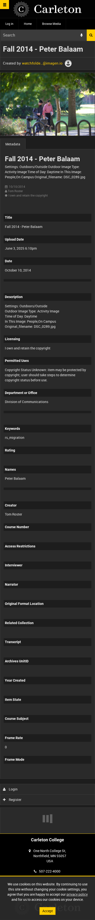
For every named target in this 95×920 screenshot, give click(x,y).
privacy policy (77, 894)
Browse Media (51, 24)
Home (28, 24)
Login (13, 789)
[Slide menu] (4, 4)
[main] (47, 437)
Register (14, 799)
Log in (9, 24)
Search (91, 35)
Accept (47, 911)
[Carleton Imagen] (47, 9)
